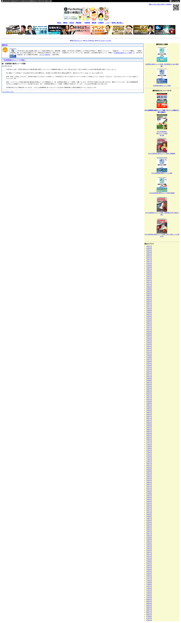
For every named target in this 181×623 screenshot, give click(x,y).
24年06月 (149, 293)
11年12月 (149, 577)
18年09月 (149, 424)
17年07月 (149, 450)
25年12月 (149, 259)
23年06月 (149, 316)
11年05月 (149, 590)
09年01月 (149, 609)
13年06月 (149, 543)
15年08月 (149, 493)
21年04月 (149, 365)
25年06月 (149, 271)
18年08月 (149, 425)
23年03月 (149, 322)
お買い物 (93, 40)
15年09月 (149, 492)
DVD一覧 (87, 40)
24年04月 (149, 297)
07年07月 (149, 618)
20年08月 (149, 380)
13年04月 (149, 546)
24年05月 (149, 295)
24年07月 (149, 291)
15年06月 (149, 497)
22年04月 (149, 342)
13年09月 (149, 537)
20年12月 (149, 373)
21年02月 (149, 369)
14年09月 (149, 514)
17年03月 (149, 458)
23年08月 (149, 312)
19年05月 (149, 408)
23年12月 (149, 305)
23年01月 (149, 325)
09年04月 (149, 603)
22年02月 (149, 346)
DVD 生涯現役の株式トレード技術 (161, 173)
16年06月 (149, 475)
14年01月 (149, 529)
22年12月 (149, 327)
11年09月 (149, 582)
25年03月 (149, 276)
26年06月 (149, 248)
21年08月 (149, 357)
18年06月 (149, 429)
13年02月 (149, 550)
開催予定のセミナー (77, 40)
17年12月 (149, 441)
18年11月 (149, 420)
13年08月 (149, 539)
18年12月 (149, 418)
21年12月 (149, 350)
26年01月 (149, 257)
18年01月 (149, 439)
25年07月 (149, 269)
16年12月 (149, 463)
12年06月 (149, 565)
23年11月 (149, 306)
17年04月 (149, 456)
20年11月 (149, 374)
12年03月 (149, 571)
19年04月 (149, 410)
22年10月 (149, 331)
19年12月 (149, 395)
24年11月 (149, 284)
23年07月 (149, 314)
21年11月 (149, 352)
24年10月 (149, 286)
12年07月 (149, 563)
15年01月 (149, 507)
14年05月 (149, 522)
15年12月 (149, 486)
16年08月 (149, 471)
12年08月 (149, 561)
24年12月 (149, 282)
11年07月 (149, 586)
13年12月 (149, 531)
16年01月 (149, 484)
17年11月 (149, 442)
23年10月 (149, 308)
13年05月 (149, 544)
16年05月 (149, 476)
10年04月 (149, 597)
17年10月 (149, 444)
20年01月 (149, 393)
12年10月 (149, 558)
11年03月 (149, 594)
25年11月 (149, 261)
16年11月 (149, 465)
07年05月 (149, 620)
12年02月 (149, 573)
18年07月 (149, 427)
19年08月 (149, 403)
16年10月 (149, 467)
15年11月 (149, 488)
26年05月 (149, 250)
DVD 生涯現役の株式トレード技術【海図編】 (162, 153)
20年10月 (149, 376)
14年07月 (149, 518)
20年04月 (149, 388)
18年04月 (149, 433)
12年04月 (149, 569)
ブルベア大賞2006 (44, 54)
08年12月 (149, 611)
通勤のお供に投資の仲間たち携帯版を (160, 4)
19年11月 (149, 397)
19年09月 (149, 401)
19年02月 (149, 414)
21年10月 (149, 354)
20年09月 (149, 378)
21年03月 (149, 367)
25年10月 (149, 263)
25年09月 (149, 265)
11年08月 (149, 584)
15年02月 (149, 505)
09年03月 (149, 605)
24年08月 (149, 289)
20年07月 (149, 382)
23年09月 (149, 310)
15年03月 (149, 503)
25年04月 (149, 274)
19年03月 (149, 412)
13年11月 (149, 533)
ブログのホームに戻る (104, 40)
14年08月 (149, 516)
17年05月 (149, 454)
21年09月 (149, 356)
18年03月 (149, 435)
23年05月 (149, 318)
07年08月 (149, 616)
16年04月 (149, 478)
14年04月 (149, 524)
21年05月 (149, 363)
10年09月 (149, 595)
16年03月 (149, 480)
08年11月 (149, 612)
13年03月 (149, 548)
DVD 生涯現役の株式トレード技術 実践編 (162, 193)
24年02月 (149, 301)
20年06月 (149, 384)
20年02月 (149, 391)
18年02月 (149, 437)
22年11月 (149, 329)
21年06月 (149, 361)
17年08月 (149, 448)
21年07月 (149, 359)
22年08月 (149, 335)
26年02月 (149, 255)
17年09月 (149, 446)
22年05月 (149, 340)
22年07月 (149, 337)
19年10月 (149, 399)
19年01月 (149, 416)
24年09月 (149, 288)
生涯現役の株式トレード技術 (123, 53)
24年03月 (149, 299)
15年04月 (149, 501)
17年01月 (149, 461)
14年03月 (149, 526)
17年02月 (149, 459)
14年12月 (149, 509)
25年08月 (149, 267)
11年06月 (149, 588)
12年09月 (149, 560)
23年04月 (149, 320)
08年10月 (149, 614)
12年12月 (149, 554)
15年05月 (149, 499)
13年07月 (149, 541)
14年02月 (149, 527)
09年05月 (149, 601)
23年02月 (149, 323)
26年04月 (149, 252)
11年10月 (149, 580)
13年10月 (149, 535)
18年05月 (149, 431)
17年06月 (149, 452)
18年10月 (149, 422)
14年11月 (149, 510)
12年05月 (149, 567)
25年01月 (149, 280)
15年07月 (149, 495)
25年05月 (149, 272)
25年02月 (149, 278)
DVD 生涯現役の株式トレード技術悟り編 (161, 133)
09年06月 (149, 599)
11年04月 (149, 592)
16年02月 (149, 482)
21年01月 (149, 371)
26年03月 (149, 254)
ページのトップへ (8, 91)
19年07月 (149, 405)
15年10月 (149, 490)
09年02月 (149, 607)
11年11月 (149, 578)
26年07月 (149, 246)
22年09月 (149, 333)
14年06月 (149, 520)
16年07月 (149, 473)
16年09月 (149, 469)
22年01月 (149, 348)
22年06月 (149, 339)
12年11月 (149, 556)
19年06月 (149, 407)
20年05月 (149, 386)
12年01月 (149, 575)
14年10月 (149, 512)
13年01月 (149, 552)
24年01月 (149, 303)
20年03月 (149, 390)
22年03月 (149, 344)
